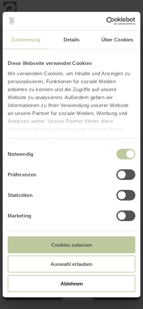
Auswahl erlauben (71, 264)
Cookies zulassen (71, 244)
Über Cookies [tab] (117, 39)
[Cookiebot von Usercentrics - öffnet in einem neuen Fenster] (106, 21)
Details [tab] (72, 39)
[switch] (125, 174)
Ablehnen (72, 283)
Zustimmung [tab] (26, 39)
